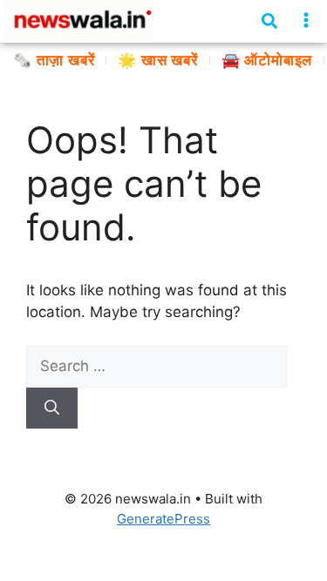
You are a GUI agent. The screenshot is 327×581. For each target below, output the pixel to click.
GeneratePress (163, 518)
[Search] (52, 408)
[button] (306, 20)
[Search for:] (156, 366)
